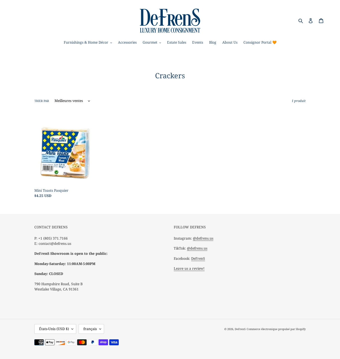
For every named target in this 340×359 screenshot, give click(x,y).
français (90, 328)
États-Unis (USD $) (54, 328)
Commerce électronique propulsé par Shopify (276, 329)
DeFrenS (198, 258)
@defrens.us (203, 238)
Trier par (41, 101)
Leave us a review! (189, 268)
